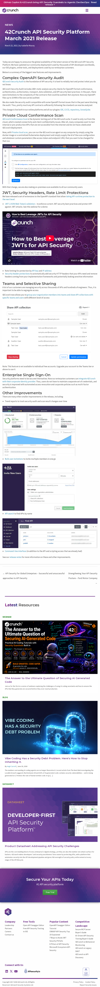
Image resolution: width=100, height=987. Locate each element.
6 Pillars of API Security (59, 944)
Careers (8, 931)
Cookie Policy (90, 982)
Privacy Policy (78, 982)
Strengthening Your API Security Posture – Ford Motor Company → (82, 574)
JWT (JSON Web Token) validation (20, 204)
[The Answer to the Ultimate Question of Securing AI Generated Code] (50, 647)
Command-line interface (15, 551)
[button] (6, 971)
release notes (15, 557)
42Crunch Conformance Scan (14, 119)
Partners (8, 928)
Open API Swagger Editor (33, 925)
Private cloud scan (20, 132)
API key (35, 270)
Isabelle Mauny (28, 45)
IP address (47, 270)
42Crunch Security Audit (13, 81)
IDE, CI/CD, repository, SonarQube (75, 109)
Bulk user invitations (14, 459)
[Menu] (87, 10)
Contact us (9, 934)
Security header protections (17, 273)
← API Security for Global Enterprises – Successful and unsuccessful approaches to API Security (34, 574)
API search (9, 513)
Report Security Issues (88, 985)
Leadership (9, 925)
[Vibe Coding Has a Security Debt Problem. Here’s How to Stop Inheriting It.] (50, 727)
